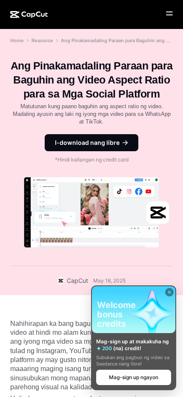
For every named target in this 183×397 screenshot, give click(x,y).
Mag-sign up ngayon (133, 377)
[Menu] (169, 14)
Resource (42, 40)
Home (17, 40)
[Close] (169, 292)
